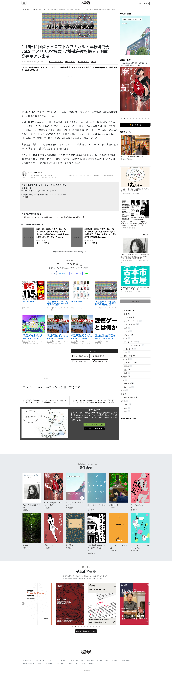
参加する (64, 660)
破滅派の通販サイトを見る (86, 631)
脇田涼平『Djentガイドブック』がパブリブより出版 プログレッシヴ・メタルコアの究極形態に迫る (46, 400)
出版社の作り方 (130, 397)
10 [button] (148, 118)
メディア (125, 338)
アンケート (129, 317)
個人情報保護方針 (77, 660)
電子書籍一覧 (136, 125)
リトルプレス (130, 349)
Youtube (69, 663)
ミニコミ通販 (80, 663)
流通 (94, 62)
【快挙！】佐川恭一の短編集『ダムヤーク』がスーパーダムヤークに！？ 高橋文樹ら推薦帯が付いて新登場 (93, 400)
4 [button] (130, 118)
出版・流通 (126, 359)
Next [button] (148, 91)
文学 (124, 380)
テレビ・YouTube (131, 342)
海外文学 (128, 387)
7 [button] (139, 118)
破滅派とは (27, 660)
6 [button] (136, 118)
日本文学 (128, 383)
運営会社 (115, 660)
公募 (126, 328)
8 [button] (142, 118)
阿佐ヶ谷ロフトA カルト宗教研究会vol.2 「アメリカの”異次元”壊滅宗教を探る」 (52, 217)
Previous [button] (121, 91)
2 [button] (125, 118)
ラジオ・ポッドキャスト (134, 345)
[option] (135, 91)
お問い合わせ (126, 660)
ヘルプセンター (40, 660)
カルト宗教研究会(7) (80, 356)
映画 (126, 352)
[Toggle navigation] (24, 3)
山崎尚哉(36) (99, 356)
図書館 (127, 366)
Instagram (59, 663)
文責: (68, 174)
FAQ (102, 424)
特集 (123, 394)
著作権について (102, 660)
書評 (126, 411)
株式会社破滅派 (28, 663)
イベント (125, 314)
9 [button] (145, 118)
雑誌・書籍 (129, 356)
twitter (40, 663)
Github (91, 663)
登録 (140, 3)
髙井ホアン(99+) (101, 361)
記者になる (95, 424)
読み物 (124, 401)
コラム (127, 404)
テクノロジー (71, 62)
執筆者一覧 (53, 660)
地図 (26, 197)
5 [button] (133, 118)
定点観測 (125, 376)
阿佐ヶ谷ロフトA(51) (81, 361)
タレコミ (87, 424)
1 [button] (122, 118)
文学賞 (127, 331)
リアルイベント (84, 62)
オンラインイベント (56, 62)
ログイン (146, 3)
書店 (127, 370)
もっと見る (135, 301)
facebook (49, 663)
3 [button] (128, 118)
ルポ (126, 408)
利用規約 (90, 660)
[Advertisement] (71, 91)
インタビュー (127, 335)
